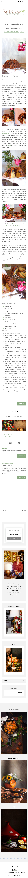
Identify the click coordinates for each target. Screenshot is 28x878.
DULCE (22, 31)
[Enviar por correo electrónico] (17, 411)
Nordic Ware (5, 133)
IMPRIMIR (22, 404)
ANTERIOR (24, 511)
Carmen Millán (18, 872)
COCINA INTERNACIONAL (11, 31)
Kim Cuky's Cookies (7, 463)
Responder (22, 455)
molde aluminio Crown (16, 224)
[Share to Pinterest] (15, 411)
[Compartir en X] (13, 411)
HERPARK (18, 875)
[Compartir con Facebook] (11, 411)
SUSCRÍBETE (14, 538)
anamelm (4, 448)
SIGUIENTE (4, 511)
